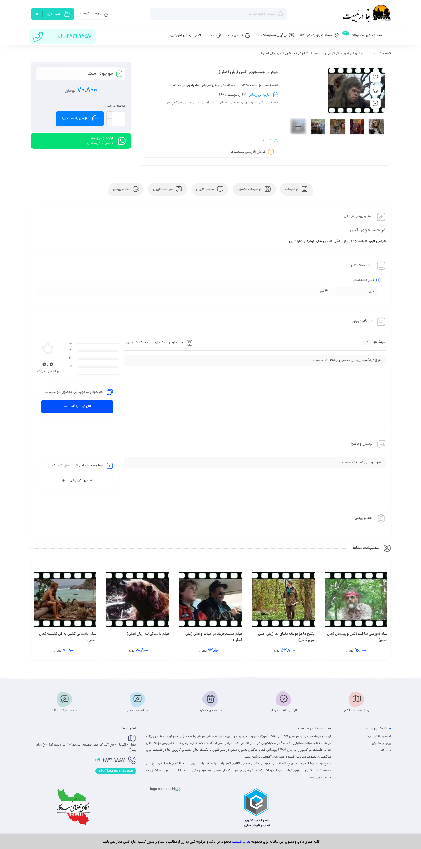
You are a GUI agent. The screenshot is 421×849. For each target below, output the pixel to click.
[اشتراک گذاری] (375, 90)
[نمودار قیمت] (375, 103)
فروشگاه (386, 750)
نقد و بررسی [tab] (121, 189)
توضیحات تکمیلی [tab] (249, 189)
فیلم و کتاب (382, 53)
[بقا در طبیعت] (366, 14)
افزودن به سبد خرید (74, 118)
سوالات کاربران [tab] (163, 189)
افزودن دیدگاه (81, 406)
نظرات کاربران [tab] (205, 189)
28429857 (109, 760)
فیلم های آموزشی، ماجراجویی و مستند (341, 53)
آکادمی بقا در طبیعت (378, 736)
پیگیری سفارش (381, 743)
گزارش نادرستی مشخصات (248, 152)
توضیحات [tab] (292, 189)
